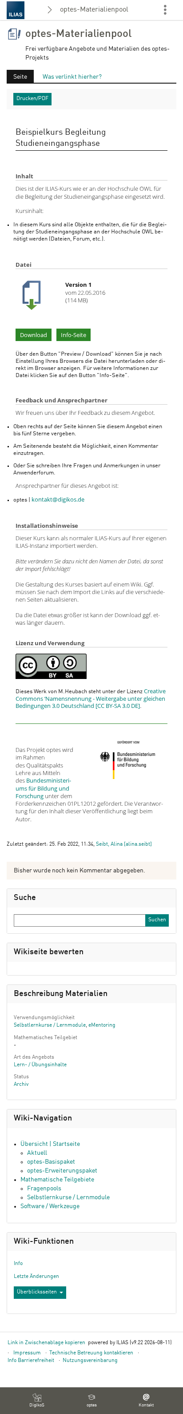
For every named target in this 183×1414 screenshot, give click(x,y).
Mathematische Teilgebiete (57, 1180)
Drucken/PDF (32, 98)
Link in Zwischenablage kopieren (46, 1343)
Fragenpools (44, 1188)
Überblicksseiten (37, 1292)
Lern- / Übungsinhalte (40, 1065)
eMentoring (101, 1025)
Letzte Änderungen (36, 1276)
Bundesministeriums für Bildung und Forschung (43, 788)
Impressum (27, 1353)
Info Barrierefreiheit (31, 1360)
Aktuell (37, 1153)
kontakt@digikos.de (58, 499)
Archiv (21, 1084)
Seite (17, 78)
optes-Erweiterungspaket (62, 1171)
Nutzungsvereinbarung (90, 1360)
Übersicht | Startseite (50, 1144)
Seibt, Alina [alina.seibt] (124, 844)
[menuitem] (37, 1400)
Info (18, 1263)
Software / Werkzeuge (50, 1206)
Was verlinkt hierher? (72, 77)
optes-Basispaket (51, 1162)
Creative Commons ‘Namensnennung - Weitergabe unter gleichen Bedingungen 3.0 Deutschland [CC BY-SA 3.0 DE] (91, 698)
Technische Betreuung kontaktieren (91, 1353)
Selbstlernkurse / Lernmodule (50, 1025)
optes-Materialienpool (94, 9)
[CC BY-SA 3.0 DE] (51, 666)
